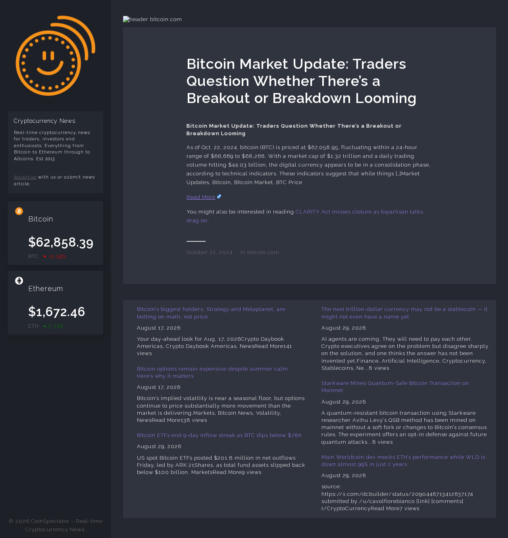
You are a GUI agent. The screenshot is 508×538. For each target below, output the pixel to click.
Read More (201, 197)
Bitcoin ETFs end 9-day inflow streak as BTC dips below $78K (219, 435)
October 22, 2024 (210, 252)
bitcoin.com (263, 252)
